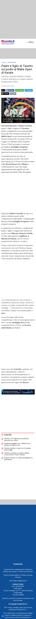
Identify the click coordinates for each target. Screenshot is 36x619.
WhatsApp (20, 90)
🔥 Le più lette (6, 435)
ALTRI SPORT (11, 62)
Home (4, 62)
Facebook (10, 90)
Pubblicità (18, 564)
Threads (6, 93)
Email (13, 93)
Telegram (29, 90)
